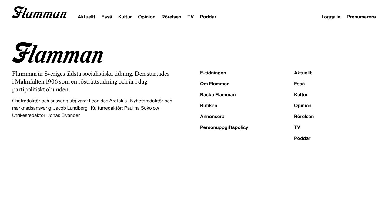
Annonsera (212, 117)
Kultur (125, 17)
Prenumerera (361, 17)
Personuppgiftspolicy (224, 127)
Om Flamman (214, 84)
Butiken (208, 106)
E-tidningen (213, 73)
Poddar (208, 17)
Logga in (330, 17)
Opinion (147, 17)
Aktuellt (86, 17)
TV (190, 17)
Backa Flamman (218, 95)
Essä (106, 17)
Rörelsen (171, 17)
